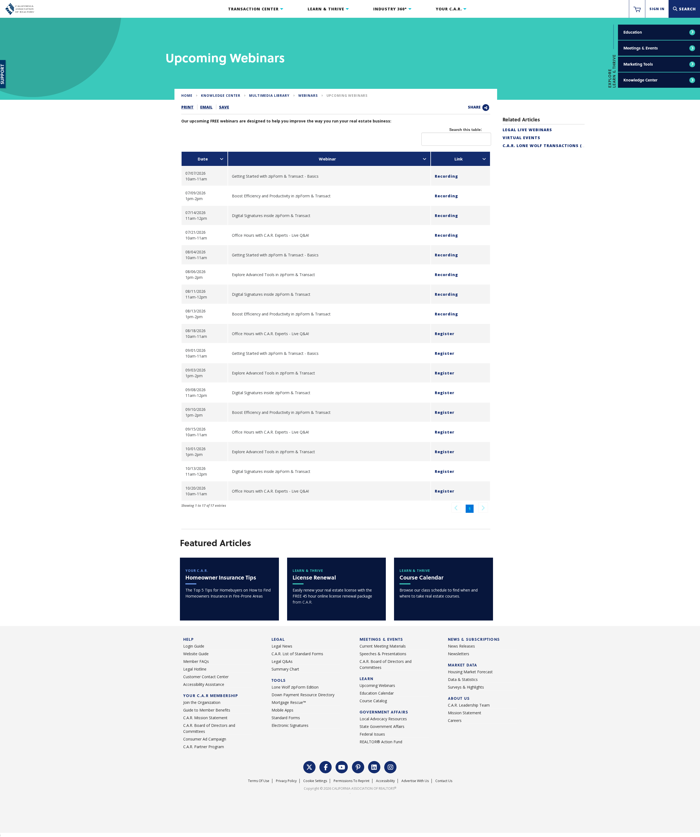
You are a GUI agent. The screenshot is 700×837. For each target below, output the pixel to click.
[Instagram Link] (390, 766)
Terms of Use (258, 781)
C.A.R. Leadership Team (469, 705)
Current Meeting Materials (383, 646)
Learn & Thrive (326, 8)
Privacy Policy (286, 781)
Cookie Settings (315, 781)
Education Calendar (377, 693)
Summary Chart (285, 669)
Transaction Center (253, 8)
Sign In (656, 9)
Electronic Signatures (290, 725)
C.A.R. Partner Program (203, 746)
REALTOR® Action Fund (381, 741)
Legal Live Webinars (527, 129)
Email (206, 107)
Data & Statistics (463, 679)
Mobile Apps (282, 710)
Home (186, 95)
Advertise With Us (415, 781)
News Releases (461, 646)
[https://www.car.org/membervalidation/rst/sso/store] (637, 9)
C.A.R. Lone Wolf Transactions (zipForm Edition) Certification (581, 145)
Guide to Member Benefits (206, 710)
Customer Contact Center (206, 676)
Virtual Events (521, 137)
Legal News (282, 646)
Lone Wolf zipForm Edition (295, 687)
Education (632, 32)
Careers (455, 720)
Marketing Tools (638, 64)
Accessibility (385, 781)
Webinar (327, 159)
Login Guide (193, 646)
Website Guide (196, 653)
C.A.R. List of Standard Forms (297, 653)
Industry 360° (390, 8)
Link (458, 159)
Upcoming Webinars (347, 95)
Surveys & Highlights (466, 687)
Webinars (308, 95)
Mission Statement (464, 712)
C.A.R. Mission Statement (205, 717)
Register (444, 333)
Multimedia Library (269, 95)
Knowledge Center (640, 80)
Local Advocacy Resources (383, 718)
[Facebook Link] (325, 766)
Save (224, 107)
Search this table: (465, 129)
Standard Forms (286, 717)
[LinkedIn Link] (374, 766)
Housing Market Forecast (470, 671)
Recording (446, 176)
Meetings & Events (640, 48)
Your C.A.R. (449, 8)
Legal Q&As (282, 661)
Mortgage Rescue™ (289, 702)
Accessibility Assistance (203, 684)
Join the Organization (201, 702)
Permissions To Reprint (351, 781)
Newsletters (458, 653)
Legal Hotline (194, 669)
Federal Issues (372, 734)
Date (203, 159)
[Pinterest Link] (358, 766)
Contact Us (443, 781)
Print (187, 107)
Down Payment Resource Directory (303, 694)
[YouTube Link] (341, 766)
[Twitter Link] (309, 766)
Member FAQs (196, 661)
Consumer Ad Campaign (204, 739)
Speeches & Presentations (383, 653)
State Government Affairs (382, 726)
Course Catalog (373, 700)
